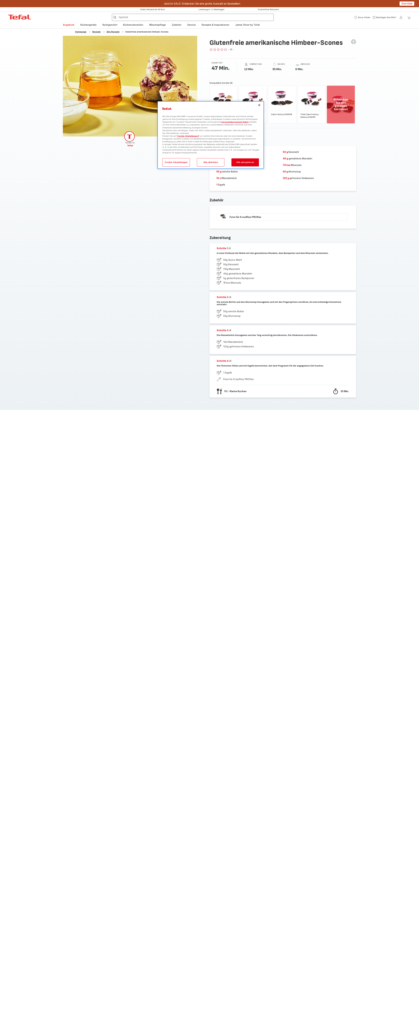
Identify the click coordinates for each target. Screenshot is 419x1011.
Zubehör (176, 24)
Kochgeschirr (109, 24)
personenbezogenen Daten (234, 122)
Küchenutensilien (133, 24)
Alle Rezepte (113, 32)
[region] (210, 135)
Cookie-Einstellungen (176, 162)
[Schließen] (259, 105)
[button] (362, 17)
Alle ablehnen (210, 162)
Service (191, 24)
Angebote (68, 24)
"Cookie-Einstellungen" (187, 136)
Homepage (80, 32)
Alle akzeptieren (245, 162)
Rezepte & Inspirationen (215, 24)
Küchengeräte (88, 24)
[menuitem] (68, 24)
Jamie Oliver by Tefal (247, 24)
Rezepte (96, 32)
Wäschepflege (157, 24)
